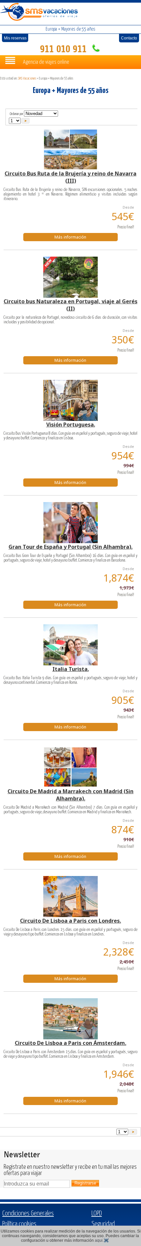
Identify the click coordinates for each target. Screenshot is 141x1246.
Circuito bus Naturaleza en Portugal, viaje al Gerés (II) (70, 305)
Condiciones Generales (28, 1213)
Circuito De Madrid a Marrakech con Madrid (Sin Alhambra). (70, 795)
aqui (99, 1240)
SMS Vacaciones (27, 78)
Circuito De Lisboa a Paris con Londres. (70, 920)
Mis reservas (15, 38)
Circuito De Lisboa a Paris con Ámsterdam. (70, 1043)
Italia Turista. (70, 669)
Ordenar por (16, 114)
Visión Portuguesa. (70, 424)
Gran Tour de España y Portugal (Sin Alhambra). (70, 546)
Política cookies (19, 1224)
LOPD (96, 1213)
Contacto (129, 38)
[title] (70, 149)
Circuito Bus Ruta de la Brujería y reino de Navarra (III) (70, 177)
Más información (70, 237)
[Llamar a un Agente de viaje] (95, 49)
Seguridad (103, 1224)
